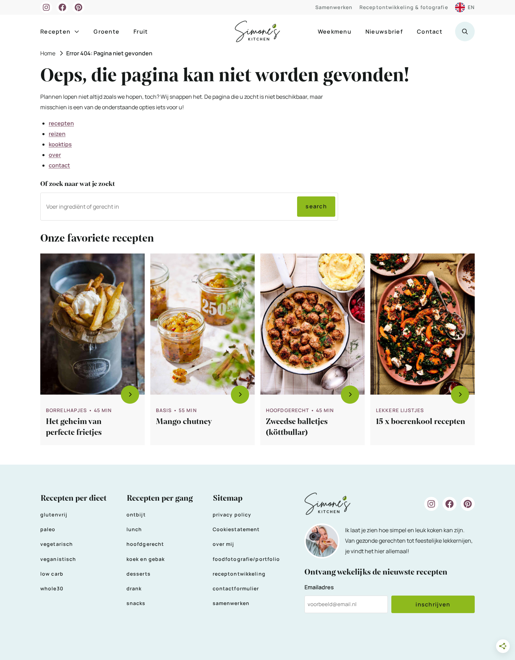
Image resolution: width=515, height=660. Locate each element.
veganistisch (58, 559)
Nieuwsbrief (384, 31)
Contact (429, 31)
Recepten (55, 31)
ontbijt (136, 514)
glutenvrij (53, 514)
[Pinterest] (78, 7)
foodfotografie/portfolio (246, 559)
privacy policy (232, 514)
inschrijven (433, 604)
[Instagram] (46, 7)
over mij (223, 544)
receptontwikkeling (239, 573)
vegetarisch (56, 544)
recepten (61, 123)
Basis (164, 410)
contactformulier (236, 588)
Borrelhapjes (66, 410)
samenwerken (231, 603)
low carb (51, 573)
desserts (138, 573)
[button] (465, 31)
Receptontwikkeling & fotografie (403, 7)
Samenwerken (333, 7)
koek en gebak (145, 559)
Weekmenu (334, 31)
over (55, 155)
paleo (48, 529)
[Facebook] (62, 7)
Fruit (140, 31)
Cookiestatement (236, 529)
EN (471, 7)
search (316, 206)
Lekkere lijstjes (400, 410)
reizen (57, 134)
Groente (106, 31)
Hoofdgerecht (287, 410)
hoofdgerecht (145, 544)
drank (134, 588)
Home (47, 53)
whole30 (51, 588)
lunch (134, 529)
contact (59, 165)
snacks (136, 603)
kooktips (60, 144)
